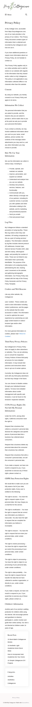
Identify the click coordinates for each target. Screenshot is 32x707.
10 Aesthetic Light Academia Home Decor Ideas (15, 648)
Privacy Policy (16, 697)
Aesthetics (11, 680)
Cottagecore (12, 683)
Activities (10, 676)
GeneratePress (25, 702)
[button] (26, 15)
